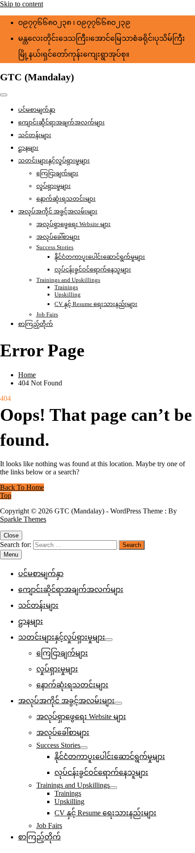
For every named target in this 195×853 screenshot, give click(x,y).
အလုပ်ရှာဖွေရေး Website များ (73, 224)
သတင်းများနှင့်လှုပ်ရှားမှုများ (54, 160)
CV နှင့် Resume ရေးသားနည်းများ (95, 304)
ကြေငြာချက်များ (57, 173)
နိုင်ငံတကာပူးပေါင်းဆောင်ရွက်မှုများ (99, 256)
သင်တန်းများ (34, 135)
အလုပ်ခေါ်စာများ (58, 236)
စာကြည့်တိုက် (35, 323)
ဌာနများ (28, 147)
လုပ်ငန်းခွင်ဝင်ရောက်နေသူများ (92, 269)
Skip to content (21, 4)
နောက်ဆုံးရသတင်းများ (66, 198)
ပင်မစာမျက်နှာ (36, 109)
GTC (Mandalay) (37, 77)
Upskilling (67, 294)
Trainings (66, 287)
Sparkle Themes (23, 519)
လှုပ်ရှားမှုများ (53, 185)
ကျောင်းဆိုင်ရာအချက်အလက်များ (61, 122)
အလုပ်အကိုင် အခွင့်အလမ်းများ (58, 211)
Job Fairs (47, 314)
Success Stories (54, 247)
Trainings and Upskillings (68, 279)
